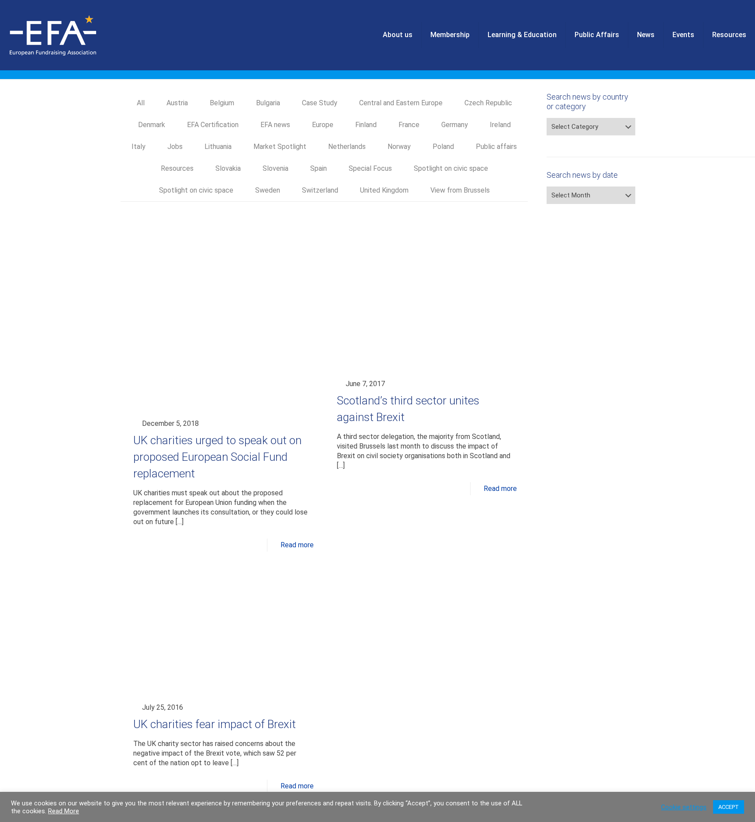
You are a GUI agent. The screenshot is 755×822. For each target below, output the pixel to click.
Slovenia (275, 168)
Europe (322, 125)
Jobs (175, 146)
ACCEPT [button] (728, 807)
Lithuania (218, 146)
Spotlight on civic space (451, 168)
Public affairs (496, 146)
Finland (366, 125)
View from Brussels (460, 190)
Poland (443, 146)
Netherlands (347, 146)
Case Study (319, 103)
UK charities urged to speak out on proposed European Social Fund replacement (217, 457)
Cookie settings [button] (684, 807)
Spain (318, 168)
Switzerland (320, 190)
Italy (138, 146)
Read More (63, 811)
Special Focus (370, 168)
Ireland (500, 125)
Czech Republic (488, 103)
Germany (454, 125)
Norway (399, 146)
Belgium (222, 103)
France (408, 125)
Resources (177, 168)
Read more (297, 545)
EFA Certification (213, 125)
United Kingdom (384, 190)
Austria (177, 103)
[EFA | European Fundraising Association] (77, 35)
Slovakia (228, 168)
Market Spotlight (279, 146)
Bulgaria (268, 103)
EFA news (275, 125)
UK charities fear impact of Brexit (214, 724)
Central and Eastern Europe (401, 103)
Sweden (267, 190)
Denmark (151, 125)
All (141, 103)
